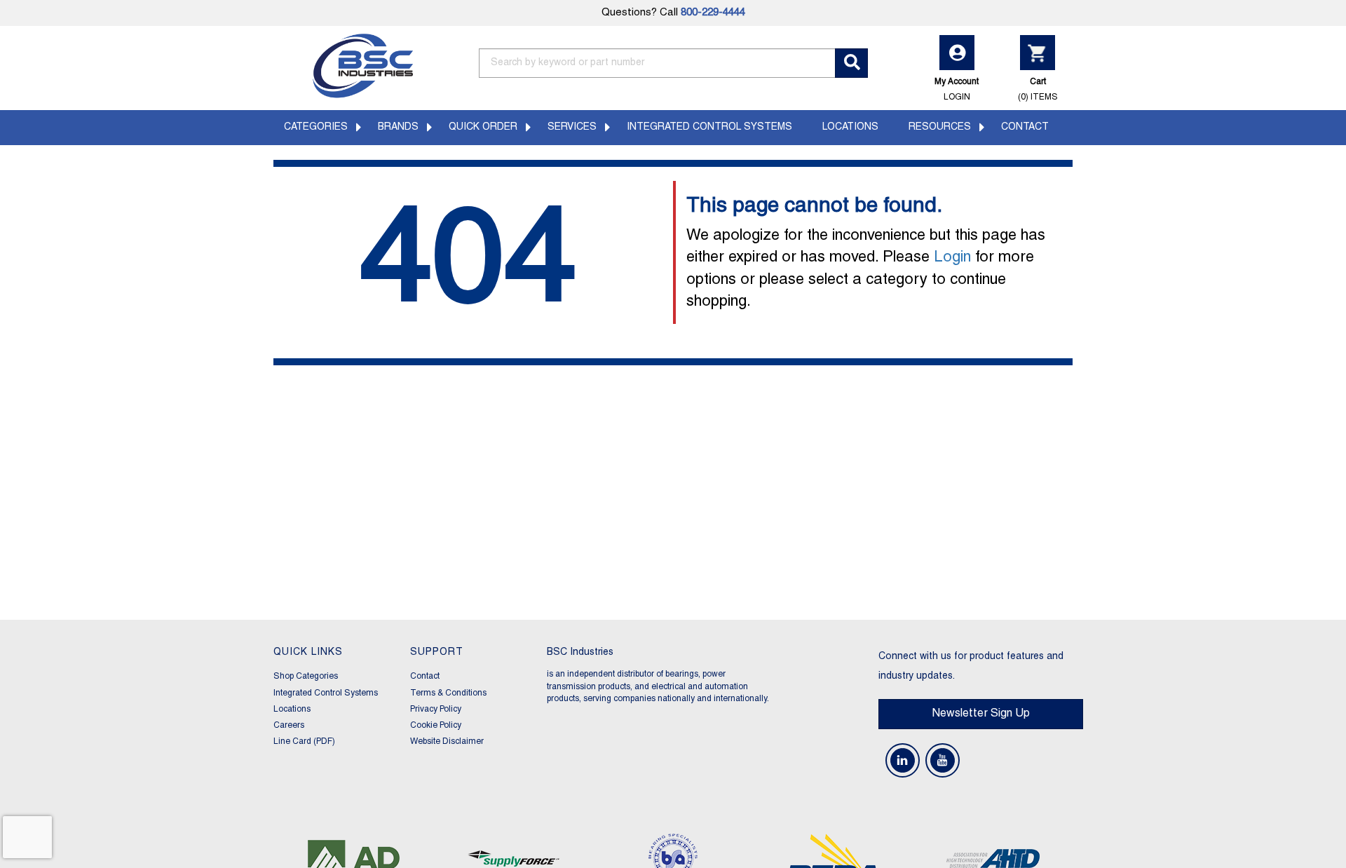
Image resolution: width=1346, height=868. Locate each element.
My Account (956, 89)
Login (952, 257)
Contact (1025, 127)
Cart (1038, 89)
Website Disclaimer (447, 741)
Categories (316, 127)
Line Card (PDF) (304, 741)
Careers (288, 725)
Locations (850, 127)
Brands (398, 127)
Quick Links (308, 652)
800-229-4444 (713, 13)
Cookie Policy (435, 725)
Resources (940, 127)
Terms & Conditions (448, 693)
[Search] (851, 63)
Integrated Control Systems (709, 127)
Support (436, 652)
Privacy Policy (435, 709)
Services (572, 127)
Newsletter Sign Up (981, 714)
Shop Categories (305, 676)
